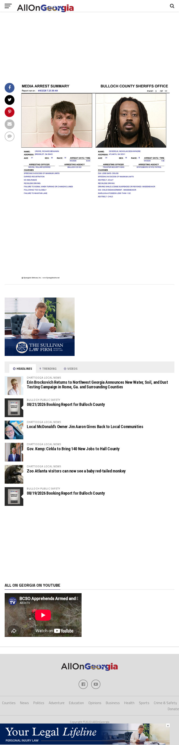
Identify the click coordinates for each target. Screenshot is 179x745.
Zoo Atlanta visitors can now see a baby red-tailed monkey (76, 470)
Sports (144, 703)
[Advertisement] (89, 544)
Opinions (94, 703)
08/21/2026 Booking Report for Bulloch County (66, 404)
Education (76, 703)
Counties (9, 703)
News (24, 703)
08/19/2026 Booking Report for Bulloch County (66, 493)
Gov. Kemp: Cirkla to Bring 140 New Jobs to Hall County (73, 448)
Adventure (57, 703)
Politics (38, 703)
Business (113, 703)
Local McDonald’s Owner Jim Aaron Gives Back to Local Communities (85, 426)
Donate (173, 709)
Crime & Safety (165, 703)
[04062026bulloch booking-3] (96, 277)
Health (129, 703)
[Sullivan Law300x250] (40, 354)
